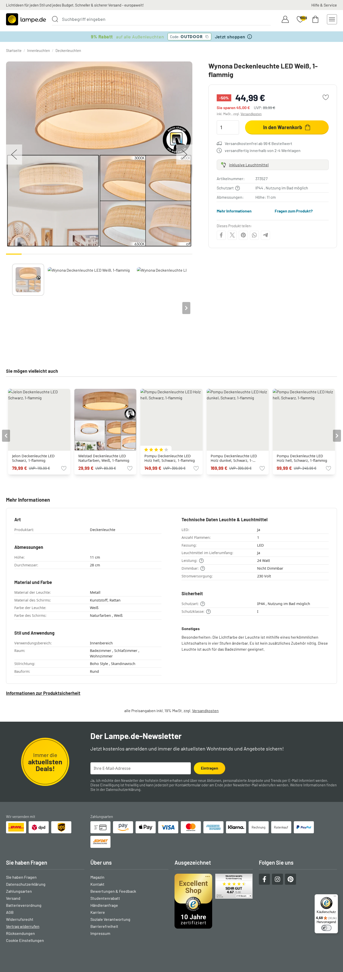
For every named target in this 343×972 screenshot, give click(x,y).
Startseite (14, 50)
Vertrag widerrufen (22, 926)
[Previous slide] (12, 308)
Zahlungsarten (19, 891)
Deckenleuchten (68, 50)
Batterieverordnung (23, 905)
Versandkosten (251, 114)
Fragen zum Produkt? (294, 210)
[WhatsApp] (254, 235)
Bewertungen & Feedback (113, 891)
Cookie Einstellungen (25, 940)
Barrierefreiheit (104, 926)
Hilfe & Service (324, 5)
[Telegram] (265, 235)
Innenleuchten (38, 50)
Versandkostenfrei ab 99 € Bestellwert (258, 143)
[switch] (326, 928)
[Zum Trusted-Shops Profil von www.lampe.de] (214, 901)
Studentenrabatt (105, 898)
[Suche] (55, 19)
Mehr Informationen (234, 210)
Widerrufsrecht (19, 919)
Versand (13, 898)
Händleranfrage (104, 905)
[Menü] (335, 897)
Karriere (97, 912)
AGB (10, 912)
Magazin (97, 877)
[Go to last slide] (6, 436)
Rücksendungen (20, 933)
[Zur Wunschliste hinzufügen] (326, 97)
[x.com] (232, 235)
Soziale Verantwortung (110, 919)
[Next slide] (186, 308)
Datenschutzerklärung (123, 789)
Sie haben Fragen (21, 877)
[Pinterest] (243, 235)
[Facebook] (221, 235)
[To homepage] (26, 19)
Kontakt (97, 884)
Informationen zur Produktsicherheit (43, 693)
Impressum (100, 933)
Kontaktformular (188, 785)
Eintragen (209, 768)
